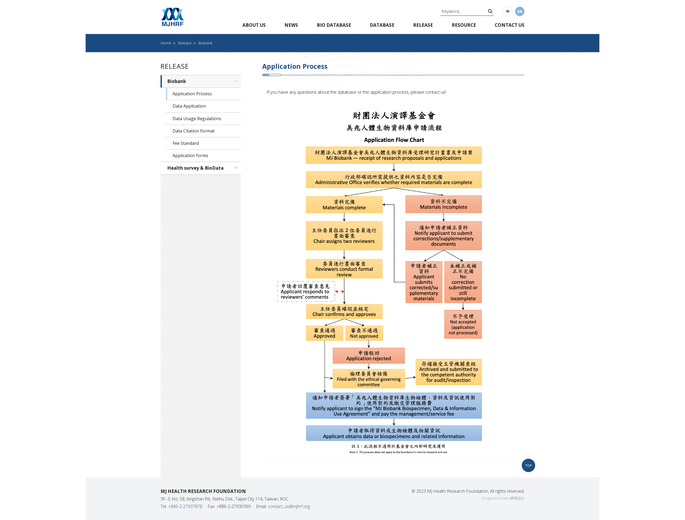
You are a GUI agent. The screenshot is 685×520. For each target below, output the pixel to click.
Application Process (192, 94)
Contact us (509, 25)
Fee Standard (186, 143)
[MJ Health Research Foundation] (173, 17)
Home (166, 42)
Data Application (189, 106)
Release (423, 25)
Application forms (190, 155)
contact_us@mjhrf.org (289, 506)
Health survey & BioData (195, 168)
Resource (464, 25)
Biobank (205, 42)
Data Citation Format (194, 131)
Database (382, 25)
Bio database (334, 25)
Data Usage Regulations (197, 119)
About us (254, 25)
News (291, 25)
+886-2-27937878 (185, 506)
